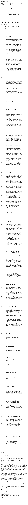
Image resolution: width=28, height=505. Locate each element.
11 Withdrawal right (12, 6)
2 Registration (11, 3)
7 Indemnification (3, 5)
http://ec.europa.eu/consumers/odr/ (11, 443)
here (15, 115)
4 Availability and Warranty (4, 4)
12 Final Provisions (21, 6)
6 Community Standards (21, 4)
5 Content (11, 4)
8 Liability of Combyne (12, 5)
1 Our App (2, 3)
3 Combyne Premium (21, 3)
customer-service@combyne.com (13, 421)
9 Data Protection (21, 5)
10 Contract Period (3, 6)
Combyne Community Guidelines (15, 271)
